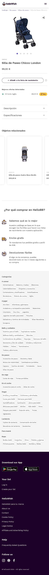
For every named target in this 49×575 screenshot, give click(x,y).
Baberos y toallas (22, 285)
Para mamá (6, 431)
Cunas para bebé (9, 399)
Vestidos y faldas (35, 444)
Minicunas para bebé (10, 406)
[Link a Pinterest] (8, 560)
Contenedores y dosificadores (14, 292)
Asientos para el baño (11, 332)
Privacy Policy (8, 521)
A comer (5, 281)
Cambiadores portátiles (29, 362)
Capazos (6, 366)
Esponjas (27, 339)
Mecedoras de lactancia (11, 426)
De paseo (13, 10)
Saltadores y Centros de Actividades (16, 319)
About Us (6, 508)
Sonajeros (6, 323)
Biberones (35, 285)
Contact (5, 513)
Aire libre (6, 305)
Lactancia (6, 419)
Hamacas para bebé (25, 399)
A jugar (4, 301)
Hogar (4, 392)
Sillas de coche (28, 387)
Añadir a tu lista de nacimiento (24, 80)
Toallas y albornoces (10, 350)
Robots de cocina (20, 296)
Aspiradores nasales (28, 332)
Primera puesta (8, 444)
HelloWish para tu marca (13, 504)
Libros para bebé (34, 403)
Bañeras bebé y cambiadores (13, 335)
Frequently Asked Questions (14, 545)
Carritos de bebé (18, 366)
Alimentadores (8, 285)
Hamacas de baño (39, 339)
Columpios (7, 312)
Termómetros (24, 346)
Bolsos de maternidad (11, 362)
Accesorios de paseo (10, 359)
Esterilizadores (32, 292)
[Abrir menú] (45, 4)
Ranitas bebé (21, 444)
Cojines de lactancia (10, 422)
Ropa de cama (24, 410)
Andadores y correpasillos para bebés (16, 308)
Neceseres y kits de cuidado (13, 343)
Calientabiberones (9, 289)
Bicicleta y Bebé (26, 359)
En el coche (6, 383)
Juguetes (25, 312)
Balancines (36, 308)
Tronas (34, 410)
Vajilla (31, 296)
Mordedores (7, 296)
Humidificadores (9, 403)
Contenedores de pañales (12, 339)
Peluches (29, 316)
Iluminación (21, 403)
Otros (40, 406)
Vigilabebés (7, 414)
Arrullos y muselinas (10, 395)
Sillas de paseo (23, 10)
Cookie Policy (7, 517)
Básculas (29, 335)
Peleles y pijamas (37, 440)
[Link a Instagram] (3, 560)
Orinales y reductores (33, 343)
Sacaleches (26, 426)
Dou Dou (16, 312)
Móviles (23, 406)
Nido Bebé (32, 406)
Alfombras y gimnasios (20, 305)
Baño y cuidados (8, 328)
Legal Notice (7, 526)
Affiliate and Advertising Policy (15, 530)
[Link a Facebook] (14, 560)
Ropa (4, 436)
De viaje (5, 375)
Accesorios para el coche (12, 387)
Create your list (8, 489)
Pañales (6, 346)
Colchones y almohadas (28, 395)
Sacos (39, 366)
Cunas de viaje (8, 378)
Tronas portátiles (22, 378)
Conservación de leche (28, 422)
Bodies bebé (7, 440)
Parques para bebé (9, 410)
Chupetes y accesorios (27, 289)
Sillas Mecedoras (38, 319)
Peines (13, 346)
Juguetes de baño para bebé (13, 316)
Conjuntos (18, 440)
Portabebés (30, 366)
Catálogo (5, 10)
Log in (4, 485)
